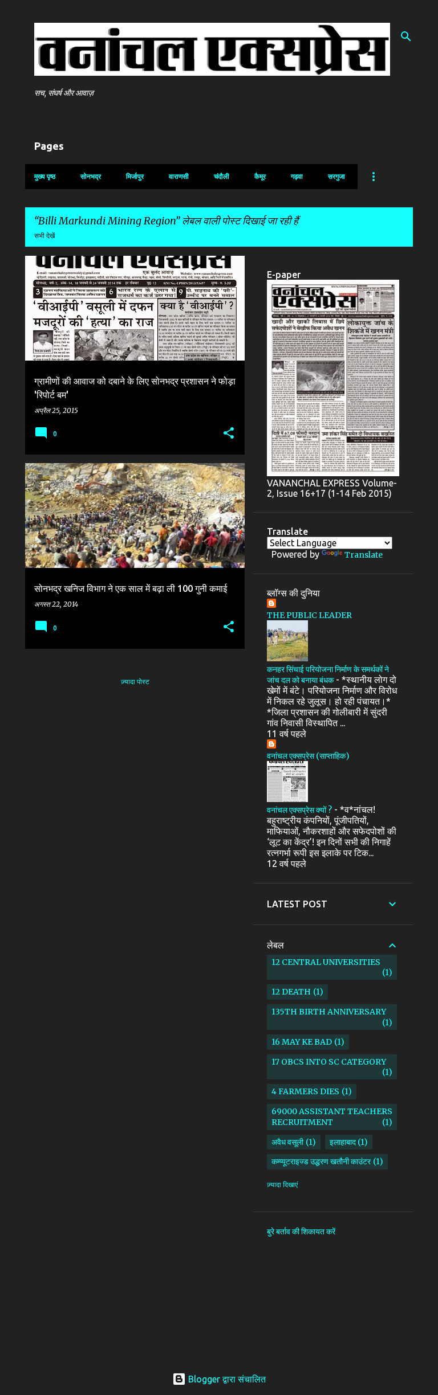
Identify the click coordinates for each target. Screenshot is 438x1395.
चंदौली (221, 176)
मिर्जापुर (135, 176)
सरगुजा (336, 176)
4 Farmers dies (305, 1091)
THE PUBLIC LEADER (309, 615)
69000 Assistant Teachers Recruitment (331, 1116)
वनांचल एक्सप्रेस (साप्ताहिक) (308, 756)
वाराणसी (179, 176)
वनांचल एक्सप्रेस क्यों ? (299, 810)
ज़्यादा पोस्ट (135, 681)
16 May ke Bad (301, 1042)
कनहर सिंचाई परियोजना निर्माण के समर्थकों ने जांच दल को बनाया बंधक (328, 674)
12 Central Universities (325, 962)
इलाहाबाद (343, 1142)
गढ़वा (297, 176)
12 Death (291, 992)
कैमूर (260, 176)
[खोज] (406, 36)
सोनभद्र (90, 176)
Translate (363, 555)
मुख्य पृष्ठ (44, 176)
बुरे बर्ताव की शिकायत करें (301, 1231)
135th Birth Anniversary (328, 1012)
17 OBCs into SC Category (328, 1062)
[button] (229, 433)
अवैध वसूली (287, 1142)
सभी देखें (44, 235)
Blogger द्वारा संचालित (226, 1379)
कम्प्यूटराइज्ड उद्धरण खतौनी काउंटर (321, 1161)
